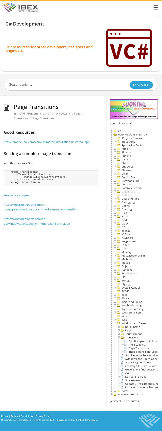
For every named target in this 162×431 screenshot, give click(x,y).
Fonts (125, 216)
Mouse (126, 262)
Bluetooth (127, 152)
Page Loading (137, 344)
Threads (127, 298)
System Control (131, 287)
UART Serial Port (131, 312)
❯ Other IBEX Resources (124, 401)
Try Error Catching (132, 309)
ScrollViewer (129, 273)
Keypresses (129, 241)
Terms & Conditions (22, 416)
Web (124, 319)
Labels (126, 245)
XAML (125, 391)
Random (127, 270)
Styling (126, 284)
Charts (126, 163)
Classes (126, 170)
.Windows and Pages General (143, 359)
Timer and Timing (132, 302)
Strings (126, 280)
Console (127, 184)
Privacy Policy (43, 416)
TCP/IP (125, 291)
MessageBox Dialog (133, 255)
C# (119, 131)
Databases (128, 191)
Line (124, 248)
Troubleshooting (131, 305)
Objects (126, 266)
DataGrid (127, 195)
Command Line (130, 181)
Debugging (128, 202)
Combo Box (128, 177)
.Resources (128, 141)
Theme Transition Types (143, 351)
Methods (127, 259)
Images (126, 230)
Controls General (132, 188)
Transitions (21, 118)
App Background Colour (143, 341)
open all (115, 123)
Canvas (126, 159)
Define (126, 205)
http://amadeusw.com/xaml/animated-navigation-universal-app (47, 142)
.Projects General (132, 138)
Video (125, 316)
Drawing (127, 209)
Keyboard (128, 238)
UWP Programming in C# (35, 113)
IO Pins (126, 234)
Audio (125, 149)
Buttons (126, 156)
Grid (124, 220)
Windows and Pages (69, 113)
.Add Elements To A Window (141, 355)
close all (127, 123)
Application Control (133, 145)
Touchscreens (133, 334)
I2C (123, 227)
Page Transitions (139, 348)
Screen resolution (136, 380)
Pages (129, 330)
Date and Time (130, 198)
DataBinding (132, 327)
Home (4, 416)
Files (124, 213)
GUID (125, 223)
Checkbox (128, 166)
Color (125, 173)
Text (124, 294)
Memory (127, 252)
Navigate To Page (135, 376)
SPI (123, 277)
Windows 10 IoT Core (130, 394)
